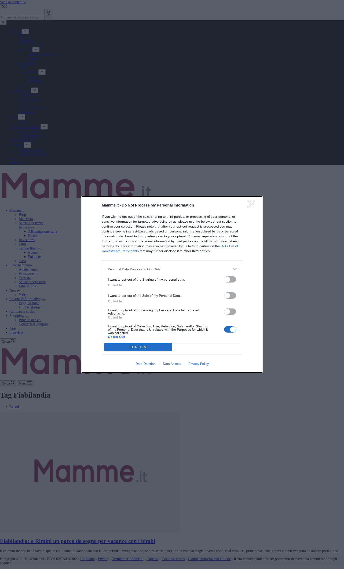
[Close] (253, 205)
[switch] (230, 279)
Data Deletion (145, 364)
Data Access (172, 364)
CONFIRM (138, 347)
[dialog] (172, 284)
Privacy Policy (198, 364)
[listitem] (172, 269)
